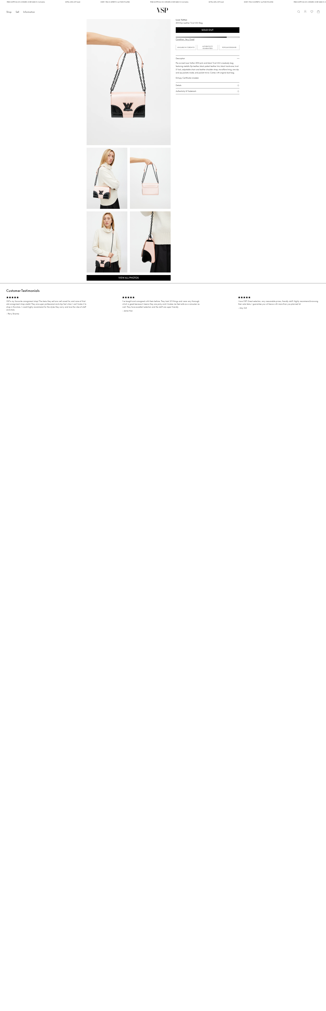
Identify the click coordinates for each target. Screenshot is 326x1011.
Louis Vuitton (181, 20)
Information (29, 11)
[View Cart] (318, 11)
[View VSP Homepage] (162, 10)
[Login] (305, 12)
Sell (17, 11)
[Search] (298, 11)
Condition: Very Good (185, 39)
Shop (9, 11)
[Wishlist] (312, 11)
